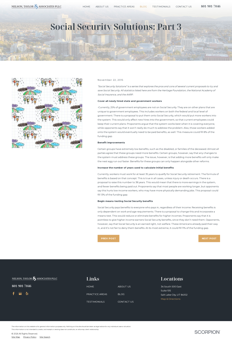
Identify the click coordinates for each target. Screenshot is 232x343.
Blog (121, 294)
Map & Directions (170, 299)
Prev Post (108, 238)
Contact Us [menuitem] (184, 6)
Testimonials (95, 301)
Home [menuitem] (86, 6)
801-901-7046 (210, 6)
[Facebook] (13, 293)
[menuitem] (16, 337)
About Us (124, 286)
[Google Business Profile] (20, 293)
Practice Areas (96, 294)
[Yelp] (27, 293)
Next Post (209, 238)
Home (90, 286)
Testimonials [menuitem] (161, 6)
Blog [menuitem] (143, 6)
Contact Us (126, 301)
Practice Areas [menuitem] (124, 6)
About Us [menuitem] (102, 6)
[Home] (36, 6)
